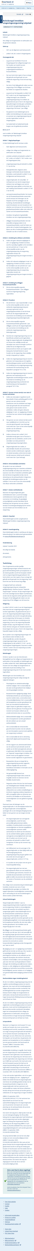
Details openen (1, 19)
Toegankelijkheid (10, 1220)
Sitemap (7, 1222)
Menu (29, 3)
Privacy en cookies (10, 1217)
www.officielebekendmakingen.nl (15, 536)
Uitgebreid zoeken (20, 8)
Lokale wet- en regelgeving (7, 8)
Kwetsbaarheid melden (12, 1224)
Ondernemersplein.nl (11, 1243)
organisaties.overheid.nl (13, 1184)
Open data (8, 1229)
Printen (27, 14)
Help (6, 1208)
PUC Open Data (9, 1233)
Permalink (19, 14)
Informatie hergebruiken (12, 1215)
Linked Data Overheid (11, 1231)
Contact (7, 1204)
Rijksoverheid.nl (9, 1240)
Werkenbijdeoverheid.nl (12, 1245)
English (7, 1206)
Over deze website (10, 1202)
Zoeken (7, 1210)
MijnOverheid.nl (9, 1238)
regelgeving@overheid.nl (13, 1190)
